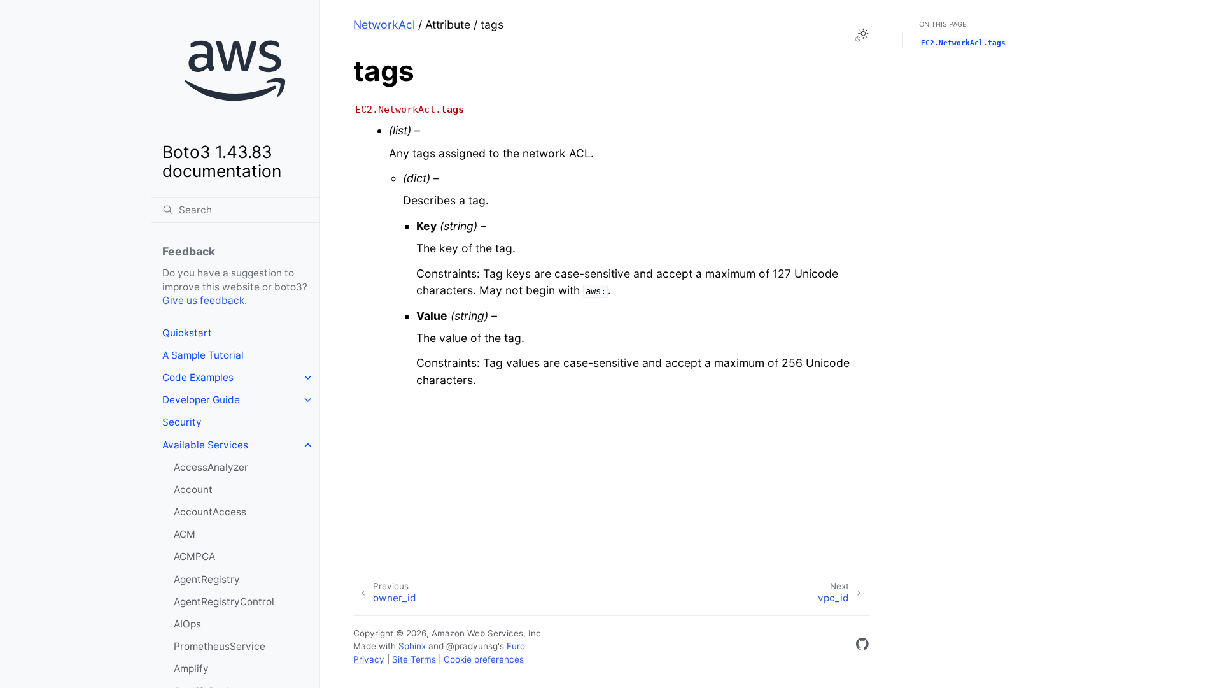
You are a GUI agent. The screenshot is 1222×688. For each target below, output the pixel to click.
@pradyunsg (472, 646)
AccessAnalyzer (211, 467)
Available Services (205, 445)
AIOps (187, 624)
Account (193, 490)
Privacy (368, 659)
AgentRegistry (207, 579)
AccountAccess (210, 512)
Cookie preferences (484, 659)
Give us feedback (203, 300)
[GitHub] (862, 646)
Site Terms (414, 659)
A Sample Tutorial (203, 355)
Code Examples (198, 377)
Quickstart (187, 333)
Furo (516, 646)
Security (182, 422)
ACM (184, 534)
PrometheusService (219, 646)
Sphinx (412, 646)
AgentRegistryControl (224, 602)
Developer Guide (201, 400)
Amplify (191, 669)
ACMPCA (194, 556)
